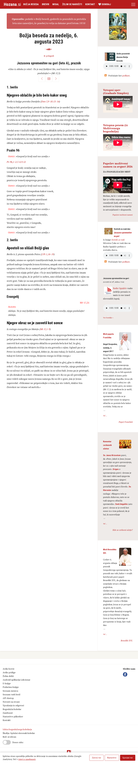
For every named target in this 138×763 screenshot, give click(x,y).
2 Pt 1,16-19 (47, 254)
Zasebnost (8, 712)
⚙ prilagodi (49, 56)
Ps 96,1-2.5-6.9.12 (16, 161)
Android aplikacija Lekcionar (16, 679)
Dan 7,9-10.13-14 (50, 101)
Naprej (56, 78)
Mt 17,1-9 (45, 329)
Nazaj (42, 78)
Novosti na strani (11, 701)
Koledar (49, 78)
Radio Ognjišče (120, 288)
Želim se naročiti (72, 4)
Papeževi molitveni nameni (123, 215)
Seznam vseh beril (11, 694)
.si (12, 4)
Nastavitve (111, 757)
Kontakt (90, 4)
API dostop (8, 698)
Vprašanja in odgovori (13, 705)
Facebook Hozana (125, 674)
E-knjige (7, 683)
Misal (55, 4)
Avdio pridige (9, 672)
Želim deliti (8, 676)
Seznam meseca (10, 690)
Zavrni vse (96, 757)
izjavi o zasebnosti (26, 759)
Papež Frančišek (126, 422)
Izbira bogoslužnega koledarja (17, 729)
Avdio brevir (8, 668)
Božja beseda (31, 4)
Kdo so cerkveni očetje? (123, 530)
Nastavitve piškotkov (13, 716)
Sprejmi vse (128, 757)
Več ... (105, 416)
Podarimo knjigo (11, 687)
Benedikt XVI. (127, 640)
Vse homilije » (108, 318)
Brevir (45, 4)
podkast (126, 75)
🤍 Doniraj (104, 4)
